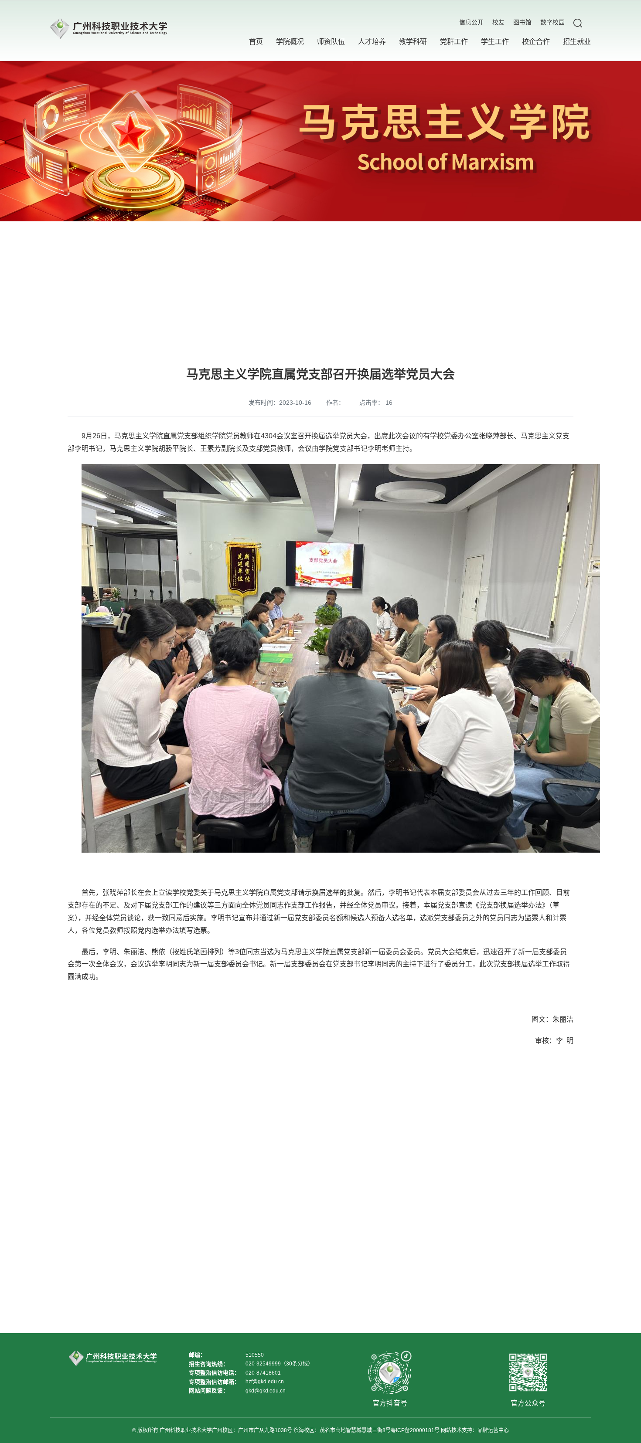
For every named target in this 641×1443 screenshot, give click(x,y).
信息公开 (471, 22)
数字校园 (552, 22)
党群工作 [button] (454, 41)
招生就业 (577, 41)
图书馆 (522, 22)
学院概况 (290, 41)
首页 (256, 41)
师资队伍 (331, 41)
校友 (498, 22)
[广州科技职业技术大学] (108, 30)
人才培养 (372, 41)
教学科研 (413, 41)
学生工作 (495, 41)
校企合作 (536, 41)
